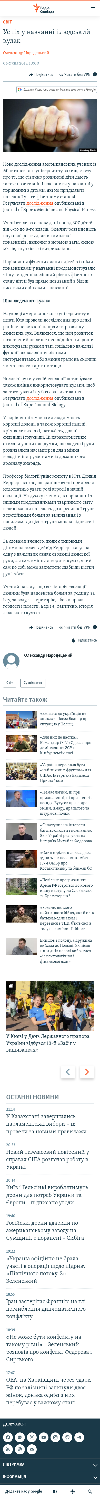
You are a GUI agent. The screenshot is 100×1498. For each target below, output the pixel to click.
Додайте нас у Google (23, 1491)
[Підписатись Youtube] (43, 1437)
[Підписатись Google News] (20, 1437)
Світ (7, 22)
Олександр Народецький (26, 53)
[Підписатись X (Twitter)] (32, 1437)
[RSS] (8, 1449)
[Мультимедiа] (55, 1491)
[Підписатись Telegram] (79, 1437)
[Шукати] (90, 1491)
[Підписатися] (32, 1449)
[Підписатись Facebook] (8, 1437)
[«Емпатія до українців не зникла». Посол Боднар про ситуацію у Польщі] (21, 719)
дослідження (39, 203)
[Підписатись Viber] (67, 1437)
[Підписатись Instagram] (55, 1437)
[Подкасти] (72, 1491)
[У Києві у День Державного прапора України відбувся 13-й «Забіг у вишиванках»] (50, 1006)
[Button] (41, 74)
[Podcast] (20, 1449)
